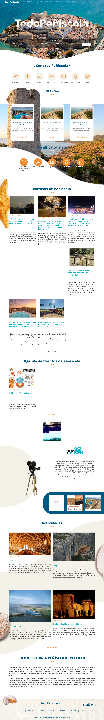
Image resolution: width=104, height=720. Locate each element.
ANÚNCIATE (41, 710)
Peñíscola (30, 2)
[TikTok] (89, 704)
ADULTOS (59, 43)
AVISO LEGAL (84, 710)
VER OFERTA (22, 137)
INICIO (20, 710)
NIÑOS (72, 43)
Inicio (23, 2)
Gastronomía (49, 2)
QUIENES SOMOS (30, 710)
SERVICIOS (62, 710)
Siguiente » (54, 351)
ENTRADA (17, 43)
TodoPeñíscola (12, 2)
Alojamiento (39, 2)
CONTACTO (52, 710)
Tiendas (74, 2)
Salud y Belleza (64, 2)
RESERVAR (86, 44)
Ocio (56, 2)
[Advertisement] (52, 691)
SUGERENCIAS (73, 710)
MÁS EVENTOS (52, 414)
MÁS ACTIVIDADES (52, 647)
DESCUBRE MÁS (74, 484)
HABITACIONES (46, 43)
